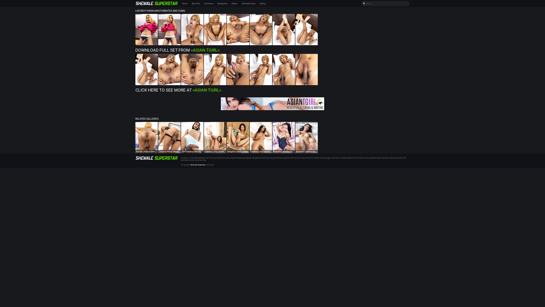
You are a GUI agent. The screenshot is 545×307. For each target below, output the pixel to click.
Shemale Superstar (197, 165)
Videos (234, 3)
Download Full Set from (177, 50)
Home (185, 3)
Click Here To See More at (178, 90)
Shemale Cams (248, 3)
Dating (263, 3)
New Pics (196, 3)
